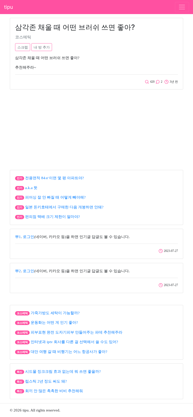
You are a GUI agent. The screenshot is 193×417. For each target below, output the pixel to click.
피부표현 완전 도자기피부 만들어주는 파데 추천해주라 (76, 332)
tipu (8, 7)
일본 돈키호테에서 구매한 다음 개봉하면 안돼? (64, 207)
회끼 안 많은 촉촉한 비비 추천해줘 (54, 391)
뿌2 (18, 271)
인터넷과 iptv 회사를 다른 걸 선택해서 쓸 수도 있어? (74, 342)
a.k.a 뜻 (31, 188)
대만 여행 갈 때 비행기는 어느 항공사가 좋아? (69, 352)
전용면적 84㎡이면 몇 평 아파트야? (54, 178)
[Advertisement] (96, 128)
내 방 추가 (42, 47)
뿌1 (18, 237)
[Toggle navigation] (182, 7)
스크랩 (22, 47)
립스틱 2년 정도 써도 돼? (46, 381)
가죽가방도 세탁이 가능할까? (55, 313)
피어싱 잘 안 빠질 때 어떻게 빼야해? (55, 197)
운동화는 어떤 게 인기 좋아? (54, 322)
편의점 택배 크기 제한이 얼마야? (52, 217)
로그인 (28, 237)
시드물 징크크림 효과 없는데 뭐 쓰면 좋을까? (63, 371)
